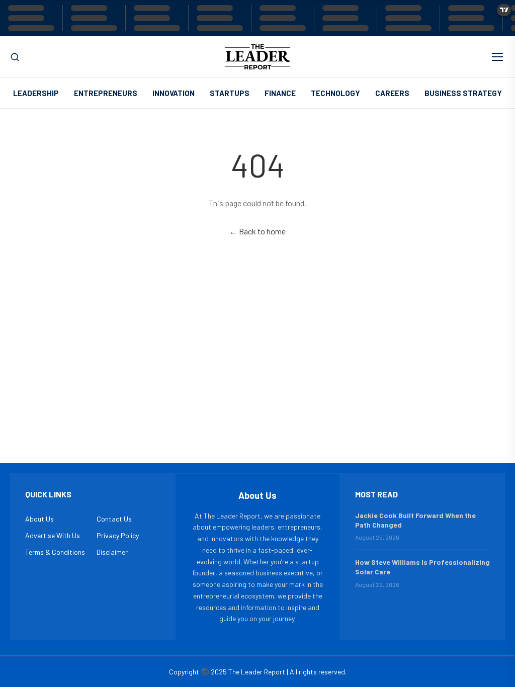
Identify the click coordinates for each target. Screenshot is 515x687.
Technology (335, 93)
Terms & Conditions (55, 552)
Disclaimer (112, 552)
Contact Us (114, 518)
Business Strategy (463, 93)
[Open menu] (497, 57)
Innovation (173, 93)
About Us (39, 518)
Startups (229, 93)
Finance (280, 93)
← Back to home (257, 231)
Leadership (36, 93)
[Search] (15, 57)
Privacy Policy (118, 535)
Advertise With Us (52, 535)
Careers (392, 93)
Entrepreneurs (105, 93)
